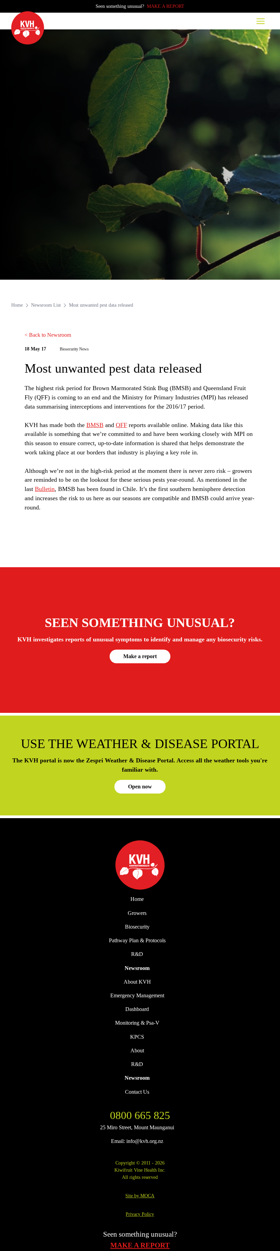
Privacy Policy (140, 1214)
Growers (137, 913)
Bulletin (45, 488)
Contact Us (137, 1092)
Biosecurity (137, 927)
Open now (140, 786)
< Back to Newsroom (48, 335)
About (137, 1050)
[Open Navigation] (260, 21)
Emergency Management (137, 995)
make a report (140, 1245)
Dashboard (137, 1009)
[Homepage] (27, 27)
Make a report (140, 656)
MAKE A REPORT (165, 6)
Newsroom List (46, 305)
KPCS (137, 1037)
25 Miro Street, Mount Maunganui (137, 1127)
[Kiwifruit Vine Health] (140, 865)
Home (17, 305)
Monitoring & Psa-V (137, 1023)
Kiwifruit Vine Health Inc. (140, 1170)
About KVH (137, 982)
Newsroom (137, 968)
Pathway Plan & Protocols (137, 940)
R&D (137, 954)
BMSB (94, 425)
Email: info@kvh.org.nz (137, 1141)
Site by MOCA (139, 1195)
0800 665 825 (140, 1115)
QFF (121, 425)
